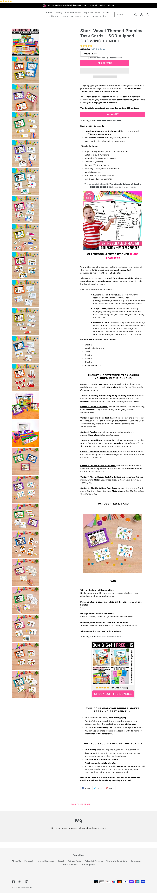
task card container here (109, 120)
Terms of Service (70, 864)
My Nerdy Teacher (25, 887)
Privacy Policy (74, 861)
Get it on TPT (112, 114)
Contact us (136, 861)
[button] (6, 1)
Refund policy (88, 864)
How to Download (45, 861)
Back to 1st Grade (80, 804)
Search (61, 861)
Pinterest (28, 861)
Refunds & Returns (94, 861)
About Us (16, 861)
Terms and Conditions (116, 861)
